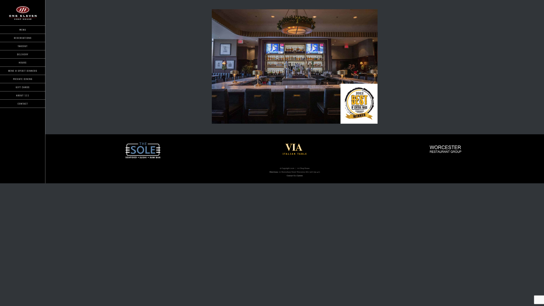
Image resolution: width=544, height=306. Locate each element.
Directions (273, 172)
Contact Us (291, 176)
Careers (300, 176)
